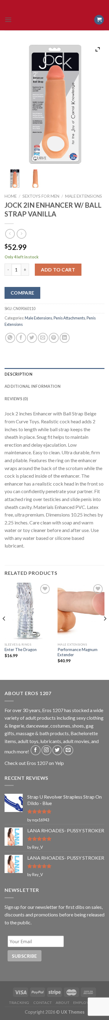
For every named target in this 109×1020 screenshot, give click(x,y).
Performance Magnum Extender (77, 652)
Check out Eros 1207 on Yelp (34, 763)
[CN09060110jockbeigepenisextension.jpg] (14, 178)
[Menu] (8, 19)
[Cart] (99, 20)
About (62, 1002)
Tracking (19, 1002)
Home (11, 196)
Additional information (33, 386)
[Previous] (4, 630)
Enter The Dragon (21, 649)
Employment (86, 1002)
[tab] (54, 374)
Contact (42, 1002)
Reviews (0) (16, 398)
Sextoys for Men (40, 196)
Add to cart (58, 269)
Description (18, 374)
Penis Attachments (69, 318)
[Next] (105, 630)
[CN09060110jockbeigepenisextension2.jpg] (35, 178)
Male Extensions (83, 196)
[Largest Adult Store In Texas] (54, 19)
